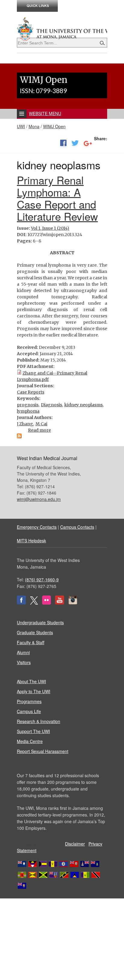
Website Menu (45, 113)
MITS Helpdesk (31, 540)
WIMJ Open (54, 126)
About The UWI (31, 681)
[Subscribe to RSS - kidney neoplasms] (19, 437)
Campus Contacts (77, 527)
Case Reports (30, 392)
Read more (39, 430)
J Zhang (25, 424)
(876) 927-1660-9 (42, 579)
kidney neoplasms (83, 404)
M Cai (41, 424)
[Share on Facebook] (63, 144)
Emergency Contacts (37, 527)
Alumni (23, 652)
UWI (21, 126)
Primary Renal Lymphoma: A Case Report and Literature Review (57, 198)
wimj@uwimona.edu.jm (39, 499)
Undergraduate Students (40, 622)
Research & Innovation (38, 721)
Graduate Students (35, 632)
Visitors (24, 662)
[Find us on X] (34, 603)
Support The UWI (33, 731)
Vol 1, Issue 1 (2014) (50, 228)
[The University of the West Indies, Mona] (62, 28)
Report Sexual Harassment (42, 751)
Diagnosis (51, 404)
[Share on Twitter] (75, 144)
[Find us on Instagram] (72, 603)
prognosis (28, 404)
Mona (34, 126)
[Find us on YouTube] (59, 603)
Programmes (29, 701)
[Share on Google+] (88, 144)
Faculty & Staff (30, 642)
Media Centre (30, 741)
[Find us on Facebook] (21, 603)
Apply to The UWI (33, 691)
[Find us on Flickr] (46, 603)
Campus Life (29, 711)
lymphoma (28, 411)
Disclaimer (75, 844)
